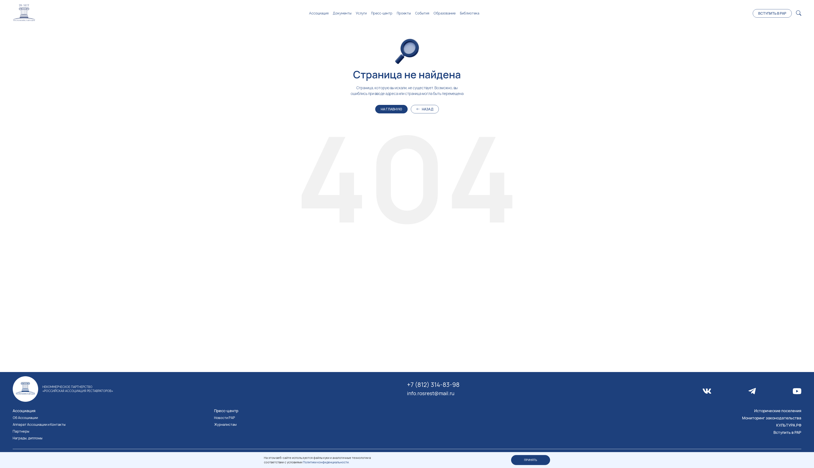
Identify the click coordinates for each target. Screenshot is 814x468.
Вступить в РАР (772, 13)
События (422, 13)
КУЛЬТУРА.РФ (788, 425)
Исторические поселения (777, 410)
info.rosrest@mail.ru (430, 393)
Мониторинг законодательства (771, 417)
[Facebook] (752, 391)
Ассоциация (319, 13)
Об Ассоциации (25, 417)
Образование (444, 13)
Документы (342, 13)
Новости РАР (224, 417)
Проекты (404, 13)
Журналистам (225, 424)
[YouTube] (797, 391)
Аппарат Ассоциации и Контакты (39, 424)
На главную (391, 109)
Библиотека (469, 13)
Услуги (361, 13)
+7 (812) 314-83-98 (433, 385)
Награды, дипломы (27, 438)
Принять (530, 460)
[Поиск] (798, 13)
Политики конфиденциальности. (326, 462)
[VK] (707, 391)
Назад (427, 109)
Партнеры (21, 431)
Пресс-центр (381, 13)
